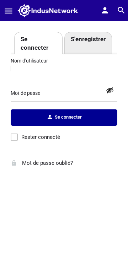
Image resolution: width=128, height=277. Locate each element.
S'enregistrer (88, 39)
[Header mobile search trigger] (121, 10)
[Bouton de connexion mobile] (105, 10)
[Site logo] (49, 11)
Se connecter (34, 43)
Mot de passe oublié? (47, 163)
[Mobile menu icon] (9, 11)
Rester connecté (40, 137)
